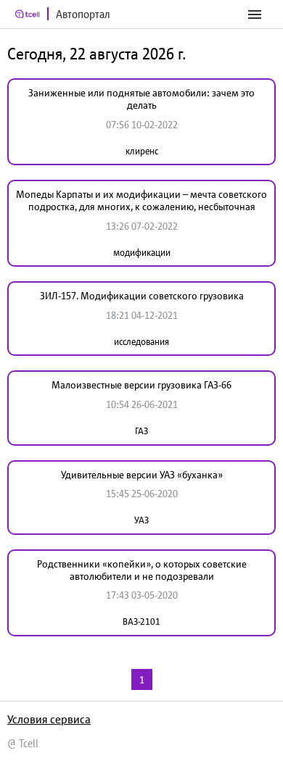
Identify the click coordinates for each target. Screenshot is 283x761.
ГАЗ (141, 430)
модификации (142, 252)
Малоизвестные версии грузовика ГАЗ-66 (141, 385)
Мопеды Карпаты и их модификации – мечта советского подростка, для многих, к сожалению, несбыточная (141, 200)
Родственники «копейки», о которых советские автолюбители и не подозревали (142, 570)
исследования (141, 341)
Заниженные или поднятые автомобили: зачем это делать (141, 99)
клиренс (142, 151)
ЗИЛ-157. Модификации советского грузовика (142, 296)
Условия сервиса (49, 719)
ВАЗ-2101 (141, 621)
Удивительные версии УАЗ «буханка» (142, 475)
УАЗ (141, 520)
